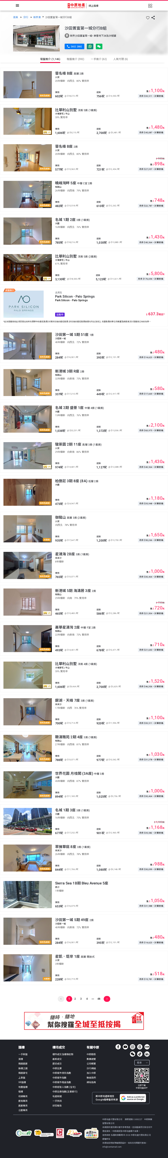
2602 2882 (74, 46)
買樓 (20, 1059)
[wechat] (132, 1054)
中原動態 (91, 1054)
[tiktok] (139, 1054)
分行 (26, 17)
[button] (148, 18)
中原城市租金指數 (61, 1082)
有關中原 (93, 1047)
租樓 (20, 1091)
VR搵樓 (22, 1082)
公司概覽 (91, 1063)
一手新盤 (23, 1054)
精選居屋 (23, 1063)
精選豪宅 (23, 1073)
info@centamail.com (112, 1147)
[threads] (139, 1046)
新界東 (37, 17)
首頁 (16, 17)
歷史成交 (57, 1063)
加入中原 (91, 1073)
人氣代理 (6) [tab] (120, 59)
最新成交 (57, 1059)
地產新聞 (57, 1096)
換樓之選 (23, 1068)
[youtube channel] (125, 1046)
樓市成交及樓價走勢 (62, 1054)
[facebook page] (118, 1046)
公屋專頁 (23, 1110)
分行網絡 (91, 1068)
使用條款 (106, 1135)
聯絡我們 (91, 1077)
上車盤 (21, 1077)
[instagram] (132, 1046)
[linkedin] (147, 1054)
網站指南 (91, 1082)
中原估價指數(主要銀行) (64, 1091)
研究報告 (57, 1105)
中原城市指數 (59, 1077)
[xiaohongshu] (147, 1046)
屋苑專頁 (23, 1101)
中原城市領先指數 (61, 1073)
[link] (16, 17)
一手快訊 (57, 1101)
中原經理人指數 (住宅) (64, 1087)
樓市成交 (58, 1047)
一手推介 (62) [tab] (99, 59)
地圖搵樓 (23, 1087)
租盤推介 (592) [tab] (75, 59)
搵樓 (21, 1047)
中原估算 (57, 1068)
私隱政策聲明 (117, 1135)
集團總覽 (91, 1059)
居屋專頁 (23, 1105)
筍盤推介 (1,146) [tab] (50, 59)
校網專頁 (23, 1096)
